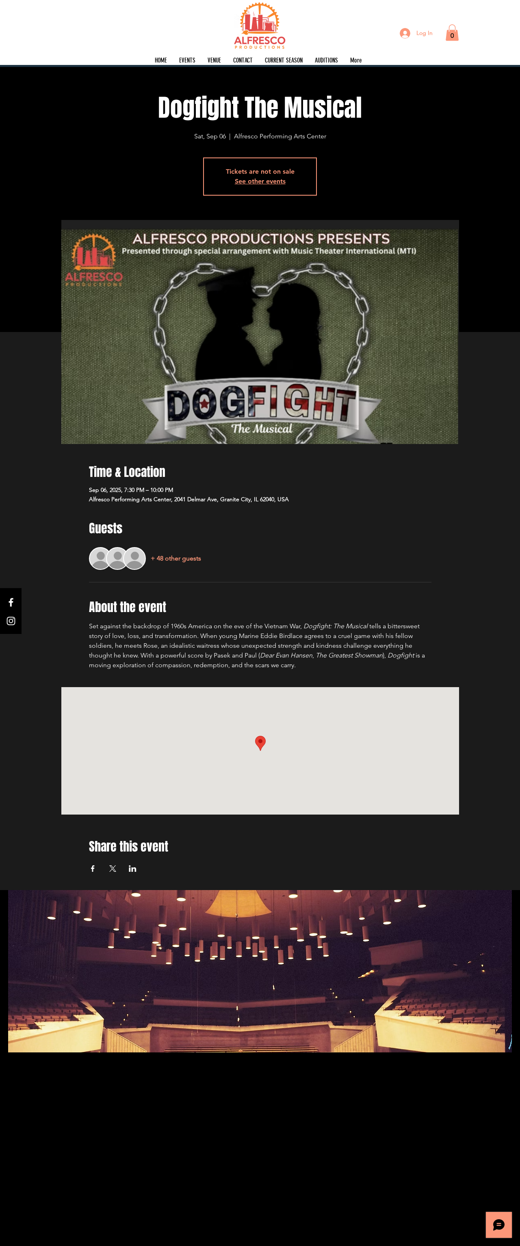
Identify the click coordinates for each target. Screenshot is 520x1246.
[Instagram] (11, 621)
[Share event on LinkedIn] (132, 868)
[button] (452, 32)
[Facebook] (11, 602)
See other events (260, 181)
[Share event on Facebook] (93, 868)
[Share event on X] (113, 868)
